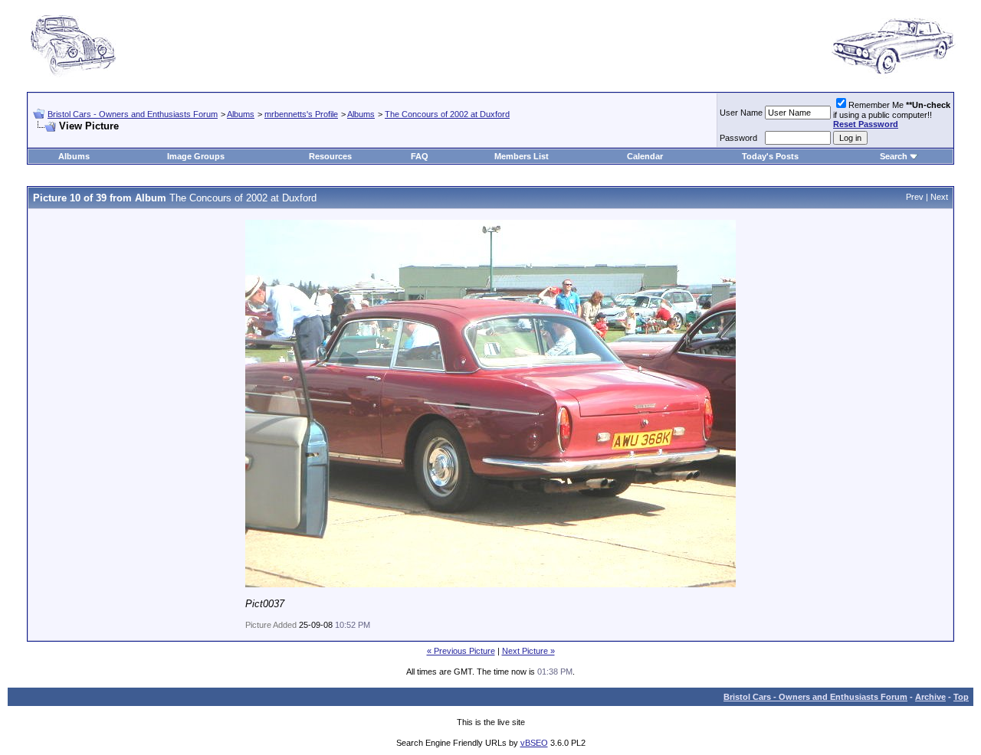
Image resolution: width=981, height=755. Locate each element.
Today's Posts (770, 156)
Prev (915, 196)
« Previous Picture (461, 650)
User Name (741, 112)
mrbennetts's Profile (301, 114)
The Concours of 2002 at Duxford (447, 114)
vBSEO (534, 742)
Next (939, 196)
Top (961, 696)
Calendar (645, 156)
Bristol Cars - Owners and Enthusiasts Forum (133, 114)
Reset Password (865, 124)
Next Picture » (528, 650)
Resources (330, 156)
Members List (521, 156)
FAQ (419, 156)
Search (893, 156)
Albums (240, 114)
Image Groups (196, 156)
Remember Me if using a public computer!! (891, 114)
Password (738, 137)
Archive (930, 696)
